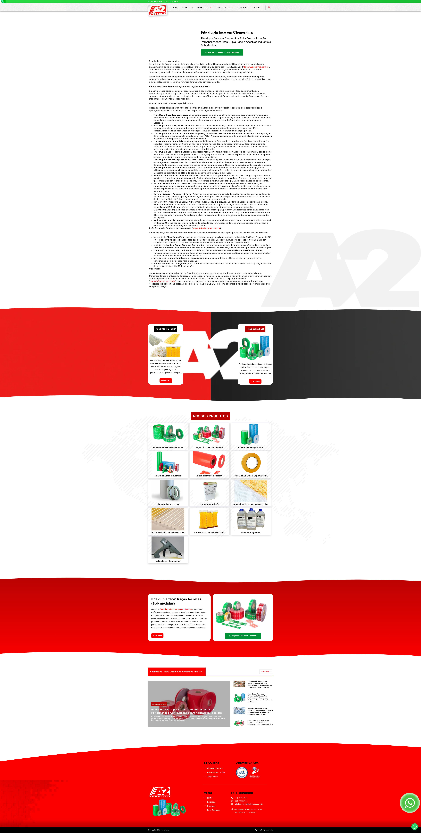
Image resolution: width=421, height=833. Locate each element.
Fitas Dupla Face (223, 8)
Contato (256, 8)
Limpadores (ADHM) (250, 533)
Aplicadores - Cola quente (167, 561)
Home (175, 8)
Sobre (184, 8)
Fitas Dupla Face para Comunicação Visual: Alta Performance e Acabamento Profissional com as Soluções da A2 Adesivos (260, 698)
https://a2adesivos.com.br (255, 67)
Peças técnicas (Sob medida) (209, 447)
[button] (414, 826)
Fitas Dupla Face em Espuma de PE (251, 476)
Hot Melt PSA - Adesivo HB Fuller (209, 533)
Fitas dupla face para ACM (250, 447)
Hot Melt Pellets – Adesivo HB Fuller (250, 504)
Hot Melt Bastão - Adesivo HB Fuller (168, 533)
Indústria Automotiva (159, 704)
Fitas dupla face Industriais (168, 476)
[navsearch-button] (269, 7)
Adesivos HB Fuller (200, 8)
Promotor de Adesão (209, 504)
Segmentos (242, 8)
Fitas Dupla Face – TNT (168, 504)
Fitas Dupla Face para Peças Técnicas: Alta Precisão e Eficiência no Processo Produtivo (260, 722)
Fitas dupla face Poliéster (209, 476)
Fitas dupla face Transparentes (168, 447)
